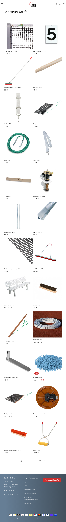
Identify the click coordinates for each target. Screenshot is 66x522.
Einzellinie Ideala (38, 339)
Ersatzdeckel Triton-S (39, 414)
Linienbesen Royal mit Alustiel (12, 87)
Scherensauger (37, 450)
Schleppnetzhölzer (9, 341)
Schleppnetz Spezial (9, 414)
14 (40, 460)
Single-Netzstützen (9, 232)
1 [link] (21, 460)
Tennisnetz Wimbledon (10, 51)
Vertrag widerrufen (52, 480)
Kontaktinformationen (30, 493)
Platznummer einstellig (39, 51)
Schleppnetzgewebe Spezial (12, 269)
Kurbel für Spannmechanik (11, 377)
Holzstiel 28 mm (37, 87)
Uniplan (35, 124)
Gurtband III (36, 160)
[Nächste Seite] (44, 460)
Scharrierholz (8, 196)
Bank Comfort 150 (9, 305)
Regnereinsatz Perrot (39, 196)
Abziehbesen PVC (38, 269)
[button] (2, 4)
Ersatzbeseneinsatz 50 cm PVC (12, 450)
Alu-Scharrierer (37, 232)
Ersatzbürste (36, 305)
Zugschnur (7, 160)
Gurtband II (7, 124)
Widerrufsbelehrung (30, 489)
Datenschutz (27, 503)
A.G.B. (25, 486)
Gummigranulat (37, 377)
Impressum (27, 482)
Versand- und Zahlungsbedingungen (31, 498)
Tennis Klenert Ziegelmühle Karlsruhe (17, 518)
